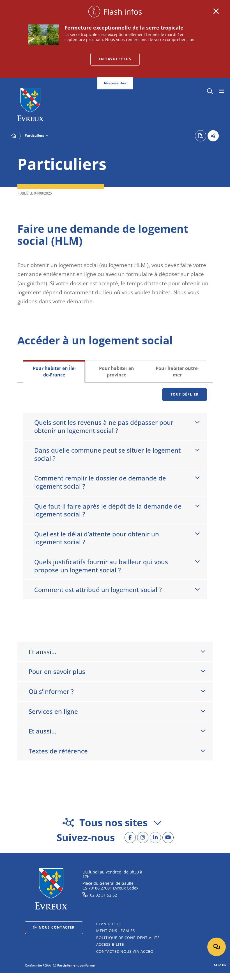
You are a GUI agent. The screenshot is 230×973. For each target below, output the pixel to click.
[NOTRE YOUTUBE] (168, 837)
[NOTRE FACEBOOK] (130, 837)
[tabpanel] (115, 506)
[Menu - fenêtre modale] (221, 91)
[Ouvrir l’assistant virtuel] (216, 947)
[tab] (54, 371)
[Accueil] (13, 135)
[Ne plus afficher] (216, 11)
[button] (210, 91)
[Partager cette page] (213, 135)
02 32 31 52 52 (103, 895)
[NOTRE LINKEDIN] (155, 837)
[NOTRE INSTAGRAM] (142, 837)
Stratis (220, 965)
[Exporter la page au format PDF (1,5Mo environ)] (200, 135)
